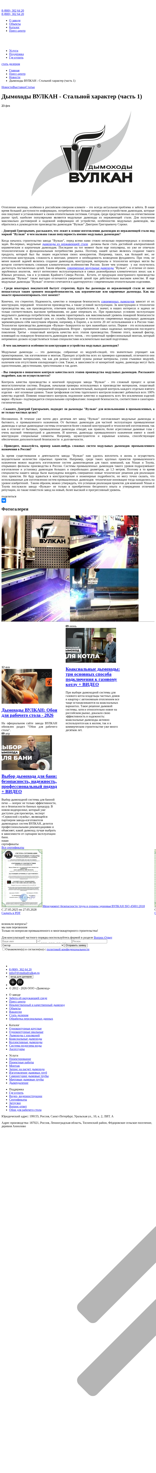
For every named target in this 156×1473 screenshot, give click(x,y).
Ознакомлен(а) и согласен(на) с (47, 949)
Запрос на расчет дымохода (27, 1069)
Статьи (30, 87)
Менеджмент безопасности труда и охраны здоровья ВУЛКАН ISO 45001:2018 (94, 906)
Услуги (13, 50)
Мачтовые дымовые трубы (26, 1079)
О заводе (15, 20)
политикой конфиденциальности (68, 949)
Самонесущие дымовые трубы (29, 1076)
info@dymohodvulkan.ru (24, 972)
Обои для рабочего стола (25, 1109)
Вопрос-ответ (18, 1106)
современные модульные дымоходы (90, 268)
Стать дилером (18, 1015)
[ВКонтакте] (4, 500)
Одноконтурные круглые (25, 1028)
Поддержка (16, 54)
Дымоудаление (18, 1082)
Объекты (15, 23)
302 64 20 (13, 10)
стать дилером (11, 64)
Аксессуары (17, 1049)
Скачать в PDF (11, 913)
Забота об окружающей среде (28, 998)
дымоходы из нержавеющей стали (65, 244)
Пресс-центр (17, 30)
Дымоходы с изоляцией (24, 1035)
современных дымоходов (118, 301)
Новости (7, 87)
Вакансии (15, 1011)
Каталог (14, 27)
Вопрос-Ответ (103, 937)
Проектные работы (21, 1062)
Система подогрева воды (25, 1045)
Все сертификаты (13, 847)
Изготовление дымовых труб (28, 1072)
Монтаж (14, 1065)
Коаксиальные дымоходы (25, 1038)
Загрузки (15, 1103)
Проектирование (20, 1059)
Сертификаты (18, 1099)
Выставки (19, 87)
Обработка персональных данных (31, 1018)
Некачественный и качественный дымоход (37, 1005)
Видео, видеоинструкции (25, 1096)
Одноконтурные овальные (26, 1032)
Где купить (16, 57)
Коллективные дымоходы (25, 1042)
